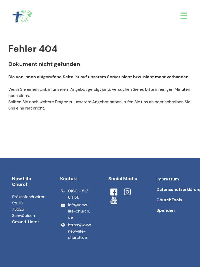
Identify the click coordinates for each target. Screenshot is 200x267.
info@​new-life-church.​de (79, 211)
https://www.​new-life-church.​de (79, 231)
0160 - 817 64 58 (78, 194)
